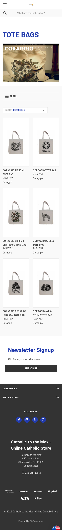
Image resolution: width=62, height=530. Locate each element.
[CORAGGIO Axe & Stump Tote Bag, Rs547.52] (46, 283)
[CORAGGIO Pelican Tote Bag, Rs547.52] (16, 142)
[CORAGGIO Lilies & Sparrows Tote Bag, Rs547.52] (16, 212)
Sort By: (8, 110)
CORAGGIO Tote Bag (44, 170)
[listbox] (29, 110)
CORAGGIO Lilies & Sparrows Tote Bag (15, 242)
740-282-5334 (33, 473)
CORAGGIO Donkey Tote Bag (43, 242)
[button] (31, 96)
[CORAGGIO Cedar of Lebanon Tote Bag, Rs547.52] (16, 283)
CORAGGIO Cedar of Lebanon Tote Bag (14, 313)
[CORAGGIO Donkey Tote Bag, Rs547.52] (46, 212)
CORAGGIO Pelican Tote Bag (13, 172)
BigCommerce (37, 521)
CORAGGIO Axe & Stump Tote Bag (42, 313)
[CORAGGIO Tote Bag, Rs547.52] (46, 142)
